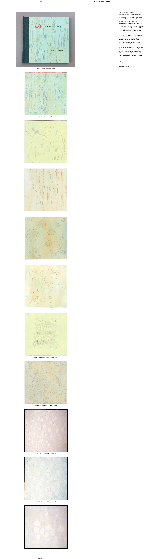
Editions (98, 1)
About (102, 1)
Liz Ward (40, 1)
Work (94, 1)
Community (107, 1)
